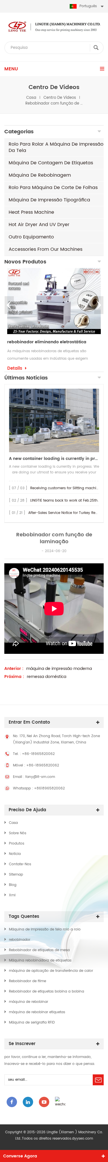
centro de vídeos (59, 98)
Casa (31, 98)
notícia (15, 854)
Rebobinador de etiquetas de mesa (39, 950)
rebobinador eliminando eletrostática (46, 342)
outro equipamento (31, 237)
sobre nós (17, 833)
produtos (16, 843)
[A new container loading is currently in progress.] (54, 420)
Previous (9, 305)
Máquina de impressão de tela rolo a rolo (45, 929)
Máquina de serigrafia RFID (32, 1022)
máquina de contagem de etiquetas (51, 163)
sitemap (16, 874)
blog (12, 885)
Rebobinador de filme (27, 981)
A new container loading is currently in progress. (54, 458)
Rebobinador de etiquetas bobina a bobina (46, 991)
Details (14, 368)
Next (98, 305)
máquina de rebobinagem (40, 175)
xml (12, 895)
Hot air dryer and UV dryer (39, 224)
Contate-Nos (20, 864)
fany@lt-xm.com (40, 777)
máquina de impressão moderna (59, 669)
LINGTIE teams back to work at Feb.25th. (64, 500)
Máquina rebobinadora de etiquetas (40, 960)
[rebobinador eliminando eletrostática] (54, 301)
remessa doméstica (46, 677)
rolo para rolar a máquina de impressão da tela (56, 147)
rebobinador (19, 940)
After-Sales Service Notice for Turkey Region (65, 513)
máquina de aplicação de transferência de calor (51, 971)
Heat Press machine (31, 212)
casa (13, 823)
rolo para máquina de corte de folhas (53, 187)
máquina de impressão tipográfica (49, 200)
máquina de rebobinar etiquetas (37, 1012)
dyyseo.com (82, 1138)
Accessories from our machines (45, 249)
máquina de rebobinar (28, 1002)
